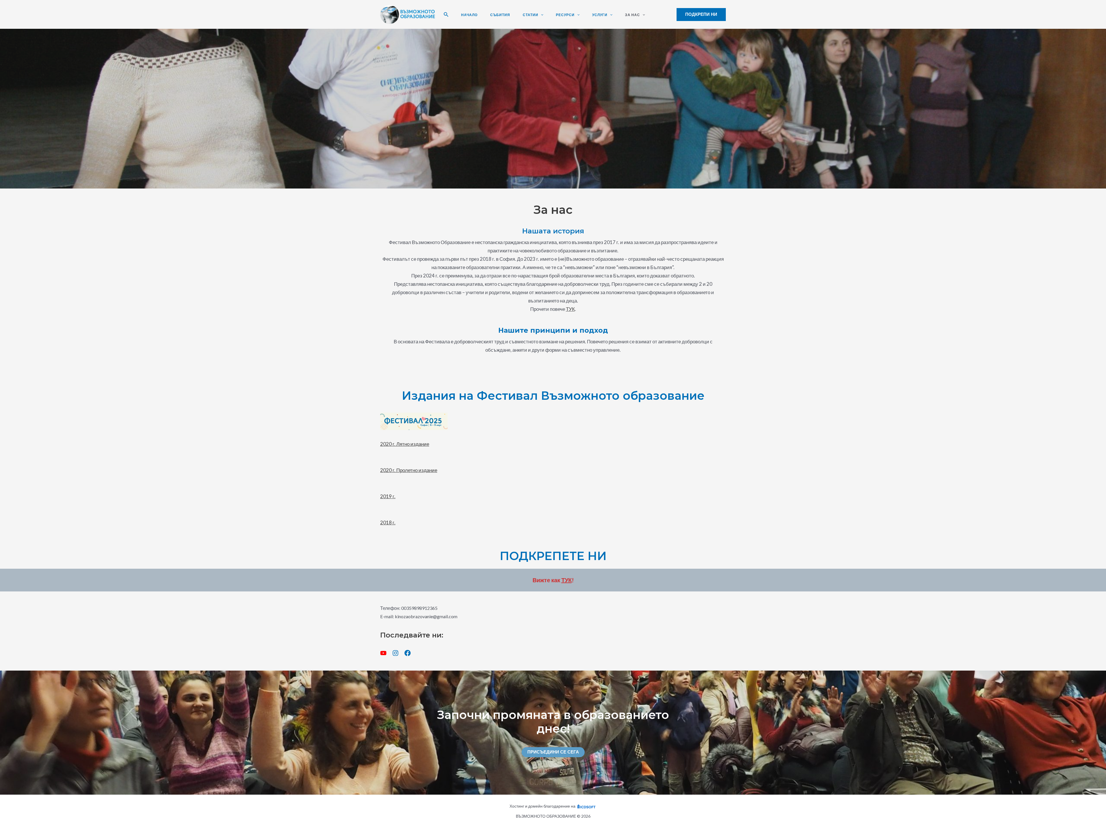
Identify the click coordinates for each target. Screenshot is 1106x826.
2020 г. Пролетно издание (408, 470)
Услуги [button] (599, 15)
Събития (500, 15)
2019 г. (387, 496)
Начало (469, 15)
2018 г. (387, 522)
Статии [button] (530, 15)
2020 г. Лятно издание (404, 444)
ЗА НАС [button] (632, 15)
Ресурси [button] (565, 15)
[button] (446, 14)
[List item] (383, 653)
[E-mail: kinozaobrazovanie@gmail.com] (418, 616)
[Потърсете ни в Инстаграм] (395, 653)
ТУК (570, 309)
